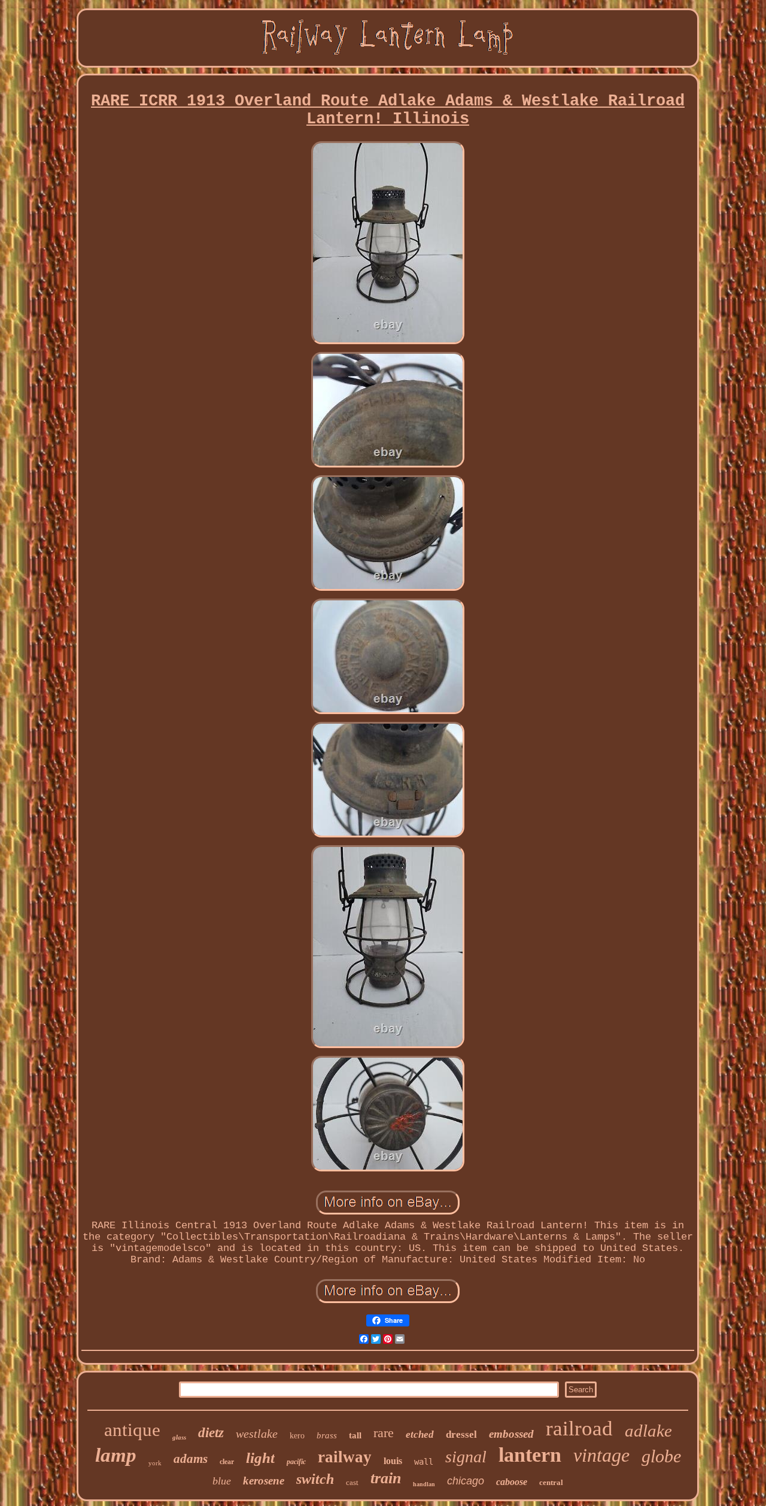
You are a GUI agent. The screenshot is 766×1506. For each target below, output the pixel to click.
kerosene (263, 1480)
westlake (257, 1433)
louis (393, 1461)
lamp (115, 1455)
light (260, 1458)
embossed (511, 1434)
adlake (648, 1430)
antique (132, 1429)
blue (221, 1481)
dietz (211, 1432)
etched (420, 1434)
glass (179, 1437)
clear (227, 1462)
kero (297, 1435)
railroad (579, 1428)
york (155, 1462)
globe (661, 1456)
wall (423, 1461)
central (551, 1482)
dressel (461, 1434)
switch (315, 1479)
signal (466, 1456)
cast (352, 1482)
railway (345, 1457)
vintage (601, 1455)
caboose (511, 1482)
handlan (424, 1484)
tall (355, 1435)
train (385, 1478)
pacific (296, 1462)
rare (383, 1432)
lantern (529, 1455)
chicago (465, 1481)
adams (191, 1459)
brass (327, 1435)
